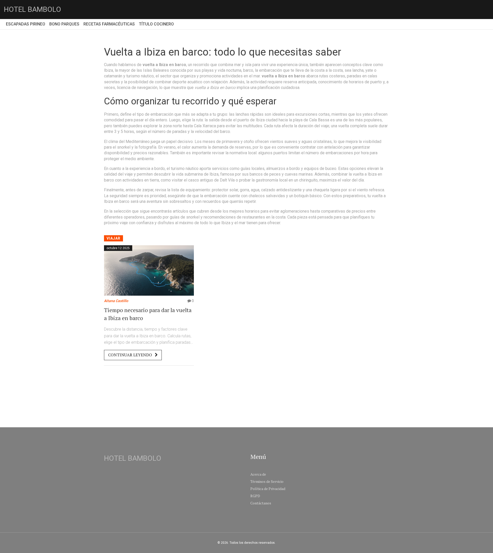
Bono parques (64, 24)
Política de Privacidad (267, 488)
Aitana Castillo (116, 301)
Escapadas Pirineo (25, 24)
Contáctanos (260, 503)
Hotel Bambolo (32, 9)
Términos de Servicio (266, 481)
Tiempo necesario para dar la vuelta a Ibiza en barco (148, 314)
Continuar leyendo (130, 355)
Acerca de (258, 474)
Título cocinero (156, 24)
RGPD (255, 495)
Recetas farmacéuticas (109, 24)
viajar (113, 238)
